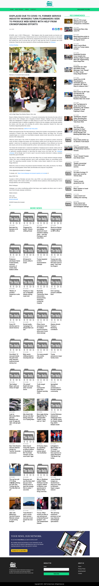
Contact (80, 573)
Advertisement (82, 571)
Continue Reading (13, 45)
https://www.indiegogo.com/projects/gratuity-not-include (32, 173)
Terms (79, 566)
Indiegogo (53, 42)
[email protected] (13, 199)
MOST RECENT (19, 9)
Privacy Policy (81, 569)
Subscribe (56, 573)
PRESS (27, 9)
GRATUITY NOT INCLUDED (31, 128)
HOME (11, 9)
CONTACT (33, 9)
